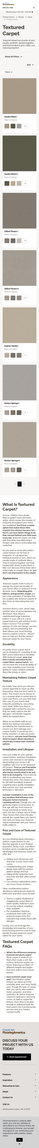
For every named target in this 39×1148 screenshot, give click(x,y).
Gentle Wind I (10, 117)
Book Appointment (18, 1057)
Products (7, 1074)
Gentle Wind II (10, 174)
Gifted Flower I (11, 231)
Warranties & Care (11, 1086)
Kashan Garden (11, 346)
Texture (7, 72)
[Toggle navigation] (34, 7)
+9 (25, 355)
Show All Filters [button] (12, 56)
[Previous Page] (15, 484)
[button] (12, 72)
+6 (25, 412)
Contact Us (8, 1097)
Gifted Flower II (11, 289)
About (5, 1091)
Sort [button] (29, 65)
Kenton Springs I (11, 403)
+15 (25, 126)
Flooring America (8, 17)
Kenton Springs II (12, 460)
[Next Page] (24, 484)
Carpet (29, 17)
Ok (20, 1140)
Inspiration (7, 1080)
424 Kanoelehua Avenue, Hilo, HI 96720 (16, 1109)
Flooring (21, 17)
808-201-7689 (8, 8)
